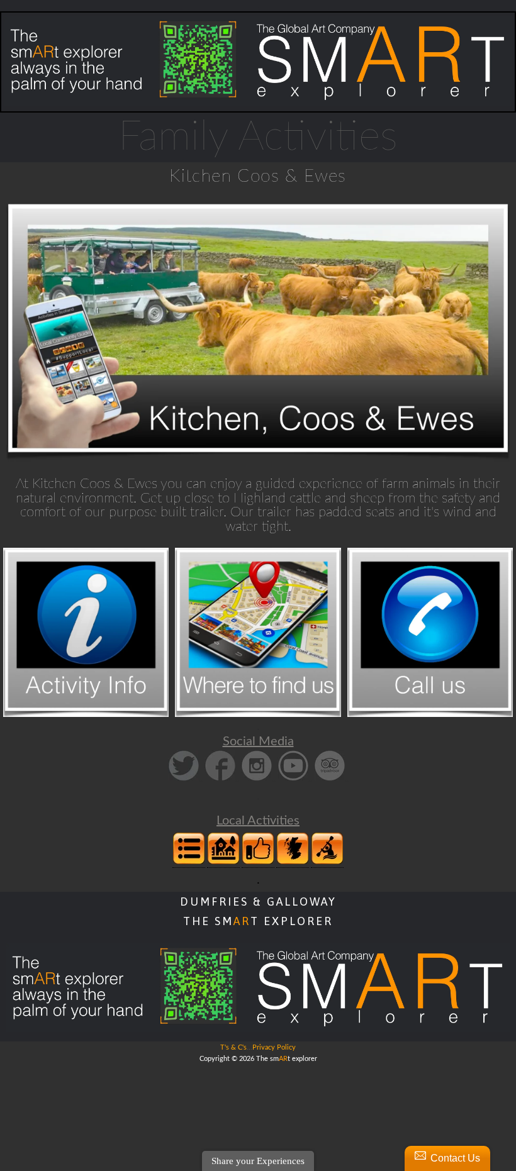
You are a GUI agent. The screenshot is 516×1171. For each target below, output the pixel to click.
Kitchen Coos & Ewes (258, 176)
